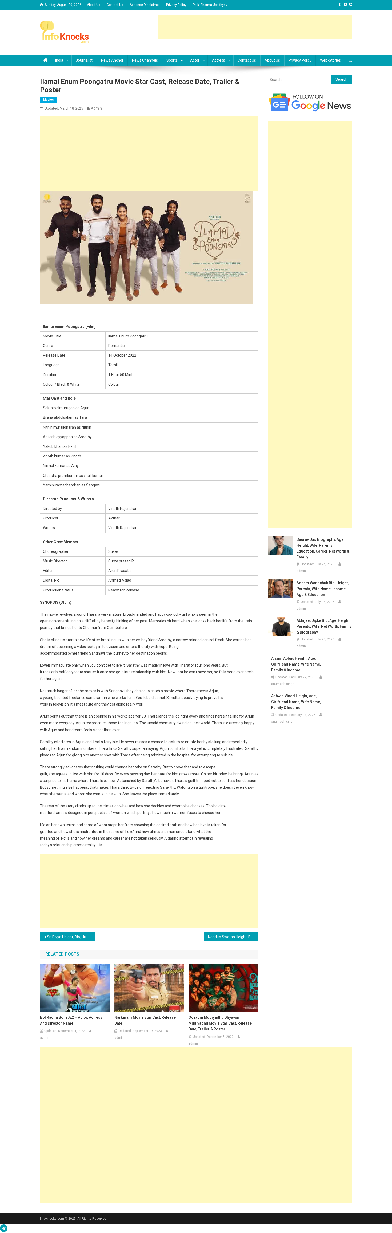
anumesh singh (282, 684)
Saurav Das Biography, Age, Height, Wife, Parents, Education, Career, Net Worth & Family (323, 548)
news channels (145, 60)
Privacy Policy (176, 5)
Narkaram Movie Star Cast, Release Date (145, 1020)
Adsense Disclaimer (145, 5)
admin (96, 108)
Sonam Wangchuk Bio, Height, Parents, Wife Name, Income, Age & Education (323, 589)
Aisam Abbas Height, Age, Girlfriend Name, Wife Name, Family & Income (296, 664)
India (59, 60)
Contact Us (115, 5)
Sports (172, 60)
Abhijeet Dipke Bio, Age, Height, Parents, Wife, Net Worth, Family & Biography (324, 626)
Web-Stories (330, 60)
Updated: (64, 108)
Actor (194, 60)
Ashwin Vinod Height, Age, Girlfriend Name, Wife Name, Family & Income (296, 702)
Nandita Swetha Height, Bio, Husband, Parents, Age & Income (233, 937)
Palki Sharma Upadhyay (210, 5)
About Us (93, 5)
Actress (218, 60)
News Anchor (112, 60)
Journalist (84, 60)
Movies (48, 100)
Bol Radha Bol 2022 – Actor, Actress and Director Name (71, 1020)
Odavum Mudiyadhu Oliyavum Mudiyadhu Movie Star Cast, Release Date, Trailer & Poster (220, 1023)
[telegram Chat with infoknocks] (3, 1229)
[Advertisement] (255, 27)
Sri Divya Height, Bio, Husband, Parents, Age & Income (71, 937)
